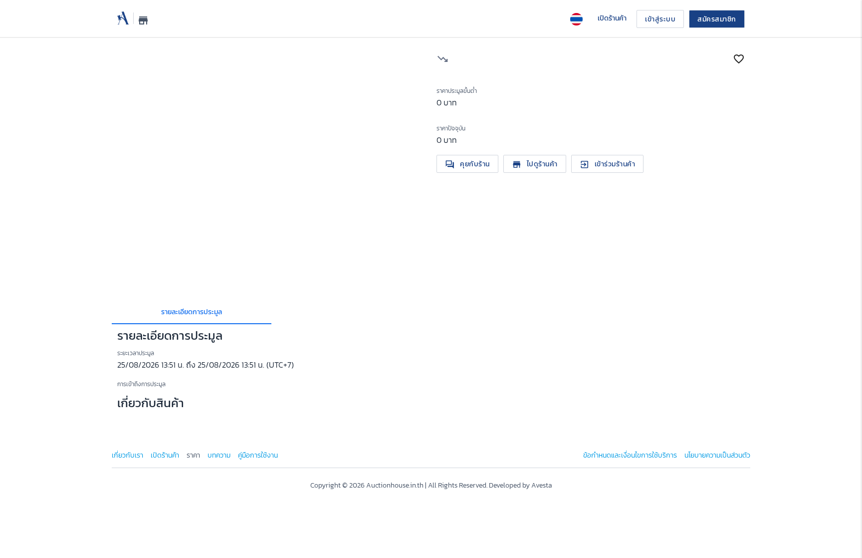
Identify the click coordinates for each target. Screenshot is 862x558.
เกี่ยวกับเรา (127, 455)
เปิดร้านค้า (165, 455)
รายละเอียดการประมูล (191, 312)
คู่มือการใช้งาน (258, 455)
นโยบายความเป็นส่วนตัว (717, 455)
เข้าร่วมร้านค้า (608, 164)
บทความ (219, 455)
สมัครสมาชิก (716, 19)
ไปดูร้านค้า (535, 164)
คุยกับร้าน (467, 164)
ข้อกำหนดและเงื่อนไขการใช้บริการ (630, 455)
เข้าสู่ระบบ (660, 19)
